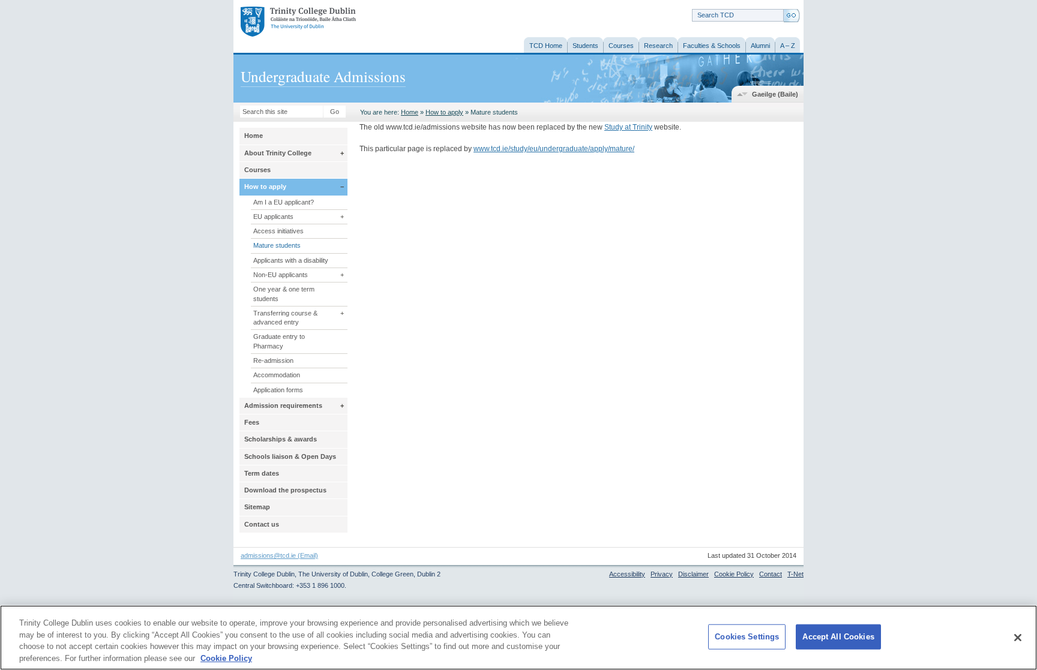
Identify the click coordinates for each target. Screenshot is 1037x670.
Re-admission (273, 360)
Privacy (662, 574)
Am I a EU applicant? (283, 202)
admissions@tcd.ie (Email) (279, 555)
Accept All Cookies (838, 636)
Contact (770, 574)
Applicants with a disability (290, 260)
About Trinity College (277, 153)
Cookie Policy (734, 574)
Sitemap (257, 506)
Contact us (261, 524)
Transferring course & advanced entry (285, 318)
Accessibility (627, 574)
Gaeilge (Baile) (775, 94)
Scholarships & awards (280, 439)
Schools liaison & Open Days (290, 456)
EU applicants (273, 216)
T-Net (795, 574)
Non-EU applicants (280, 274)
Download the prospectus (285, 490)
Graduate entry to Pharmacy (279, 341)
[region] (518, 637)
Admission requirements (283, 405)
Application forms (278, 389)
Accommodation (276, 374)
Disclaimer (693, 574)
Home (409, 112)
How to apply (444, 112)
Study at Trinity (628, 127)
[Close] (1018, 637)
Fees (251, 422)
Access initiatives (278, 231)
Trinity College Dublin (285, 22)
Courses (257, 169)
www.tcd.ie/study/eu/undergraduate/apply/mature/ (553, 149)
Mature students (277, 245)
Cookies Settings (747, 636)
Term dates (261, 473)
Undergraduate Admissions (323, 76)
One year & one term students (283, 294)
